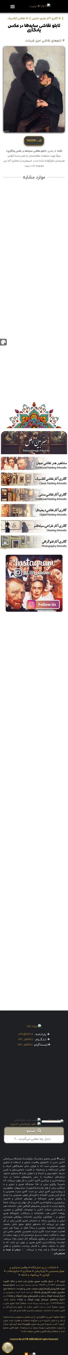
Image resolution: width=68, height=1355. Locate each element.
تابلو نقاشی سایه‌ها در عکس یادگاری (34, 28)
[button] (12, 6)
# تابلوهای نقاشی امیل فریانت (45, 40)
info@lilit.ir (26, 1034)
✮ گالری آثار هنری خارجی (46, 18)
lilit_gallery (25, 1040)
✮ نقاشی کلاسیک (18, 18)
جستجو (32, 1131)
